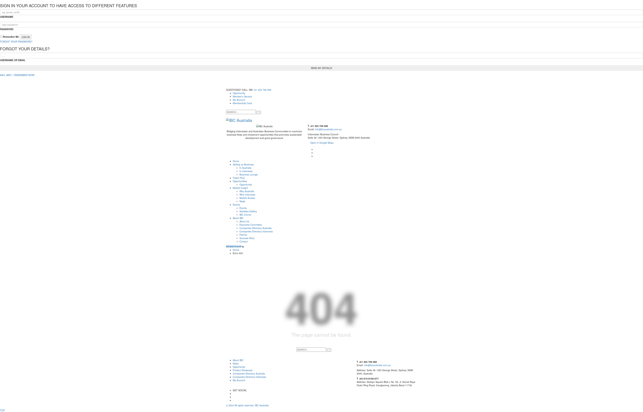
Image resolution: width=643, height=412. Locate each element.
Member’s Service (242, 96)
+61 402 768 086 (262, 89)
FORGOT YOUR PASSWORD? (16, 41)
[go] (258, 112)
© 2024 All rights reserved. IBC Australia (247, 405)
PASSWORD (6, 29)
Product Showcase (243, 370)
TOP (2, 410)
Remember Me (10, 36)
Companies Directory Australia (249, 373)
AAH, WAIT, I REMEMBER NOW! (17, 75)
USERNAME (6, 16)
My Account (239, 99)
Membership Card (242, 103)
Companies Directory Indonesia (249, 377)
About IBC (238, 360)
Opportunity (239, 93)
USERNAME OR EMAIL (12, 60)
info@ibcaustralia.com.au (328, 129)
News (236, 363)
